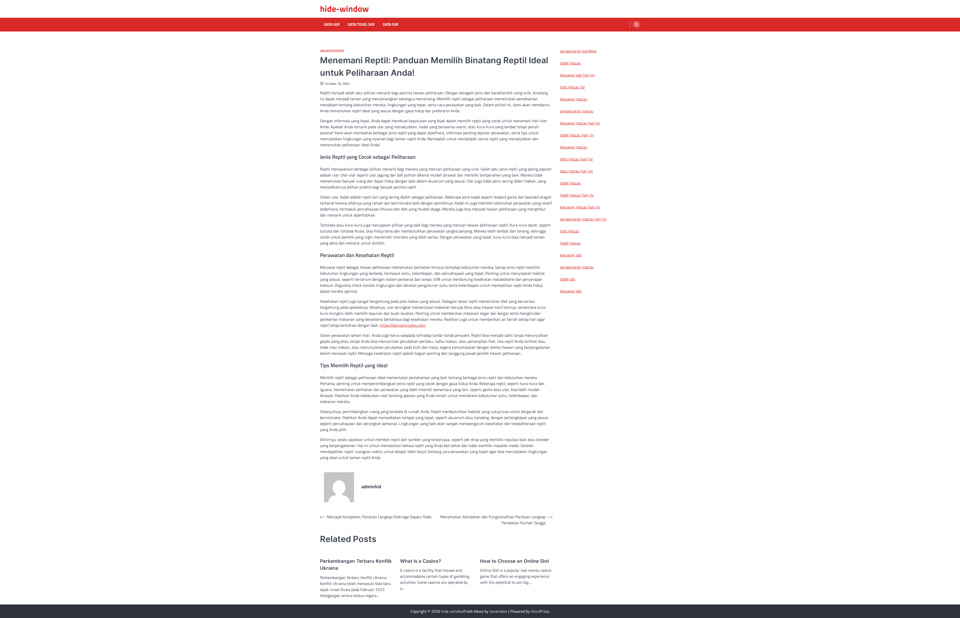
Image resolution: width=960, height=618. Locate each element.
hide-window (344, 8)
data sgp (390, 24)
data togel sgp (361, 24)
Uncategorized (332, 51)
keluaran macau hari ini (580, 123)
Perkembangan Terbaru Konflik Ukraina (356, 564)
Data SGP (332, 24)
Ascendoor (498, 611)
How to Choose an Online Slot (514, 561)
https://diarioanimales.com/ (403, 325)
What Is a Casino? (420, 561)
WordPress (540, 611)
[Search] (636, 24)
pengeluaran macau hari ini (583, 219)
